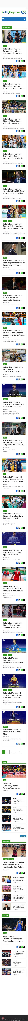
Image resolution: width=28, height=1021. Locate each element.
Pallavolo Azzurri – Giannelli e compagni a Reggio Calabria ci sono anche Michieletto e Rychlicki (13, 938)
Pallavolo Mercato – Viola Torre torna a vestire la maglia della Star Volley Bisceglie (13, 864)
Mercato (10, 220)
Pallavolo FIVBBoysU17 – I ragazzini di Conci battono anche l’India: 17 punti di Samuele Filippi (19, 971)
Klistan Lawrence (6, 341)
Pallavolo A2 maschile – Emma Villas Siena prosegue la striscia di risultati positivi (13, 157)
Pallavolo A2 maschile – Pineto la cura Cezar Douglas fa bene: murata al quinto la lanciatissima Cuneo (13, 88)
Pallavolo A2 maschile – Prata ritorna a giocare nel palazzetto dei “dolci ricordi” (13, 443)
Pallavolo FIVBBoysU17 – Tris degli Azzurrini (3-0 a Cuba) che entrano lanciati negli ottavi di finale (19, 953)
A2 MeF (5, 45)
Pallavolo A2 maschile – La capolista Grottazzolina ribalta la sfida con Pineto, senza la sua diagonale (14, 371)
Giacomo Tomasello (13, 305)
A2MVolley (6, 58)
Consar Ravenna (12, 58)
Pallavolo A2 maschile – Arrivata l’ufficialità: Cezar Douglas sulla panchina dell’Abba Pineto (14, 192)
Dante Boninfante (13, 450)
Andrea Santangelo (13, 233)
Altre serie (6, 859)
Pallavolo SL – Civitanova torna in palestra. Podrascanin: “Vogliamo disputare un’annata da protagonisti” (19, 906)
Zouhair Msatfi (6, 740)
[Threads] (24, 61)
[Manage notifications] (2, 1018)
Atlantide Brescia (21, 233)
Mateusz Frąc (12, 559)
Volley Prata (5, 451)
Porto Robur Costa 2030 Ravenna (10, 414)
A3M (4, 474)
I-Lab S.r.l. (13, 1019)
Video (5, 780)
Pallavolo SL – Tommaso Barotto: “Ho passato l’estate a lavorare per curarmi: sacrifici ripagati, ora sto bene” (18, 879)
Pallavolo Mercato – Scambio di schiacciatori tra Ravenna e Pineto (13, 404)
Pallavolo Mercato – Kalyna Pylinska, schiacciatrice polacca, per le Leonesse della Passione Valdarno (18, 888)
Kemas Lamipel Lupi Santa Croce (16, 340)
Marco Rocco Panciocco (8, 413)
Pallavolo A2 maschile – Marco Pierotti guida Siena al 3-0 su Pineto (13, 625)
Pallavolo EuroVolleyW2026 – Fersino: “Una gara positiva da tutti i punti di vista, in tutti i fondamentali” (13, 785)
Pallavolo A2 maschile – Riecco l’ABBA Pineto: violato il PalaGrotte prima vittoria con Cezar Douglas (13, 123)
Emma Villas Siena (13, 163)
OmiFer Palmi (14, 486)
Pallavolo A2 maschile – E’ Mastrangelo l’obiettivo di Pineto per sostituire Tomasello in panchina (14, 263)
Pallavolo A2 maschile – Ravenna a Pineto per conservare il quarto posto (13, 52)
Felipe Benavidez (12, 411)
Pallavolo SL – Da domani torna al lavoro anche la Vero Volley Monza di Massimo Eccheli (19, 897)
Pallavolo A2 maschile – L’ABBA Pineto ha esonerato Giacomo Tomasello (13, 298)
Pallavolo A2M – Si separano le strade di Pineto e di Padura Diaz (13, 588)
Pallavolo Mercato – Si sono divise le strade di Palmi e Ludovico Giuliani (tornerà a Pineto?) (13, 480)
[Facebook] (17, 61)
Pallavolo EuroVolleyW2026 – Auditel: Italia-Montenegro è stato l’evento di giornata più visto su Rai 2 (18, 962)
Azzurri (5, 933)
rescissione (17, 595)
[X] (19, 61)
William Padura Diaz (7, 597)
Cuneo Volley (12, 93)
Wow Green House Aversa (8, 524)
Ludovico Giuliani (7, 486)
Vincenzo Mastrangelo (19, 270)
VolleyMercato (19, 235)
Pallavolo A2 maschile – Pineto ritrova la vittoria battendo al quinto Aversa (13, 516)
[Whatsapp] (22, 61)
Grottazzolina (12, 376)
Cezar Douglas (12, 198)
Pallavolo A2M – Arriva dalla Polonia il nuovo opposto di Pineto (12, 552)
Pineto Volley (19, 58)
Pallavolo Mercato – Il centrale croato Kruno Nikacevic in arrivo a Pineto (12, 696)
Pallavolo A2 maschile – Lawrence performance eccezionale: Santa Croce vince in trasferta (13, 333)
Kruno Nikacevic (12, 702)
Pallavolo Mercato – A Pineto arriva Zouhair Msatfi (12, 731)
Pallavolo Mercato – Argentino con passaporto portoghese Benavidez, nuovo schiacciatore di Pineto (13, 662)
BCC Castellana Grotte (14, 128)
